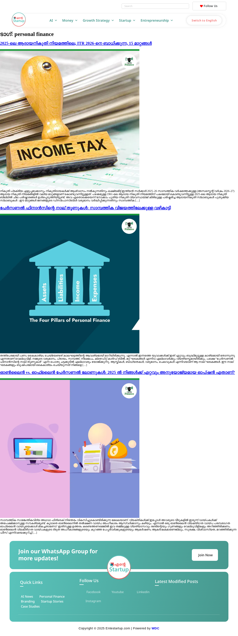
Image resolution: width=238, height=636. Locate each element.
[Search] (185, 6)
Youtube (118, 592)
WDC (155, 628)
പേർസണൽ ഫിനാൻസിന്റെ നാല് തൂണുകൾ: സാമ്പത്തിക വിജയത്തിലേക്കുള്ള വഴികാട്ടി (85, 208)
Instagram (93, 601)
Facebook (93, 592)
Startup (125, 20)
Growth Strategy (96, 20)
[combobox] (152, 6)
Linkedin (143, 592)
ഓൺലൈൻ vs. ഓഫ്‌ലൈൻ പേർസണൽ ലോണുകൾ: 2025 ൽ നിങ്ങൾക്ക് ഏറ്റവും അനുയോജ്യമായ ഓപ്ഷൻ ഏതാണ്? (117, 372)
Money (67, 20)
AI (51, 20)
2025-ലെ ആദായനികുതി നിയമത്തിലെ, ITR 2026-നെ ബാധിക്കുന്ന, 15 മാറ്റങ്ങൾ (76, 43)
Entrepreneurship (155, 20)
